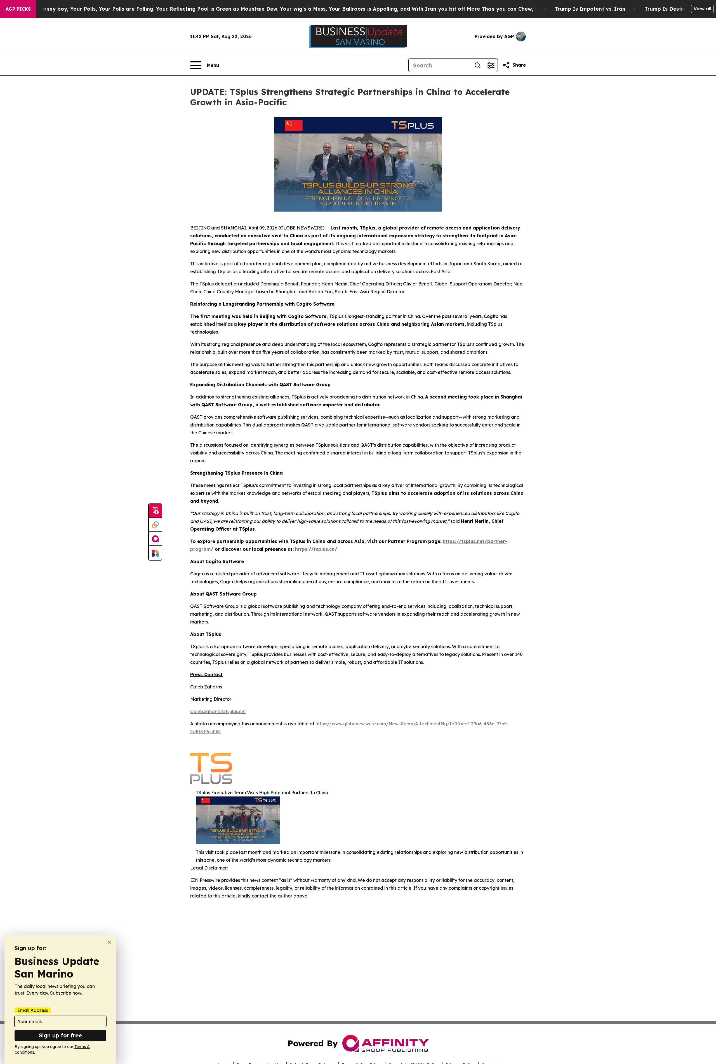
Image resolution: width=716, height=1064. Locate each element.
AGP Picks (18, 9)
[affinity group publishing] (155, 539)
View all (702, 8)
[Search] (477, 65)
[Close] (109, 942)
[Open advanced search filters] (491, 65)
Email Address (32, 1010)
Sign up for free (60, 1035)
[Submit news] (155, 511)
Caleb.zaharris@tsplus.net (218, 711)
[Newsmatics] (155, 553)
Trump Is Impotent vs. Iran (590, 9)
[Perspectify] (155, 525)
